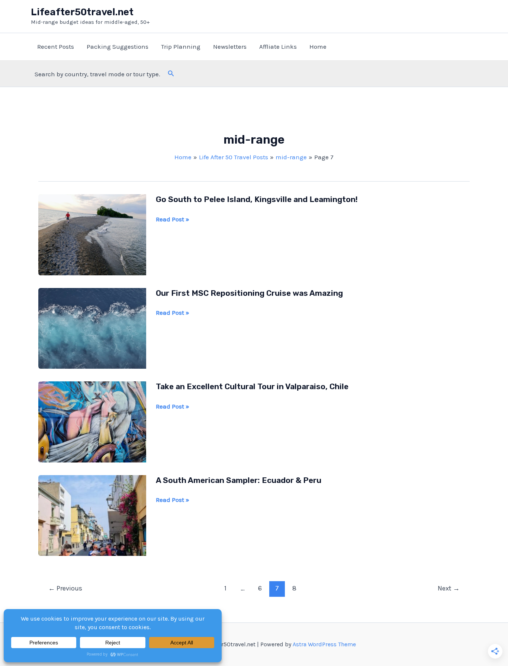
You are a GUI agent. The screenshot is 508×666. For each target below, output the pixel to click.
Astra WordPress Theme (324, 644)
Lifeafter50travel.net (82, 12)
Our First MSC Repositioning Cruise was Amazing (249, 293)
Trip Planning (180, 46)
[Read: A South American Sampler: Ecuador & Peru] (92, 514)
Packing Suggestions (117, 46)
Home (318, 46)
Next (449, 588)
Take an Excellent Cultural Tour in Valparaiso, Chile (252, 386)
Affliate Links (278, 46)
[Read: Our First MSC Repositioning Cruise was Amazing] (92, 327)
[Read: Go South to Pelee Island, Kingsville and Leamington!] (92, 234)
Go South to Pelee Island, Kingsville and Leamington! (257, 199)
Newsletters (230, 46)
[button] (171, 74)
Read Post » (172, 219)
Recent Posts (55, 46)
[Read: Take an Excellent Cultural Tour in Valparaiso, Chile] (92, 421)
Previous (65, 588)
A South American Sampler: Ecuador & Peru (238, 480)
